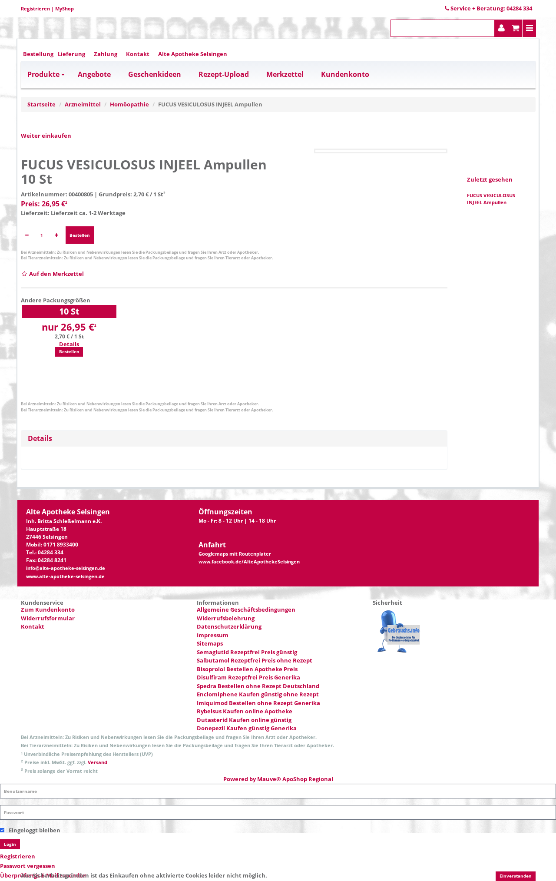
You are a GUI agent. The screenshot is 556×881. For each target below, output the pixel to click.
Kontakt (137, 54)
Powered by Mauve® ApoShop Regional (278, 779)
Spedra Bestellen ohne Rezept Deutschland (258, 686)
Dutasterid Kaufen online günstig (244, 720)
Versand (97, 762)
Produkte (43, 74)
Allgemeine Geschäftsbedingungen (246, 609)
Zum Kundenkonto (48, 609)
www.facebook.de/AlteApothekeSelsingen (249, 562)
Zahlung (105, 54)
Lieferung (71, 54)
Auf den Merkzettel (56, 274)
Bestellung (38, 54)
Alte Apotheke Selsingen (192, 54)
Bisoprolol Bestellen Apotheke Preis (247, 669)
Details (69, 344)
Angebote (94, 74)
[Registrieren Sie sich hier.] (501, 28)
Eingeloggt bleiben (34, 830)
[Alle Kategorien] (529, 28)
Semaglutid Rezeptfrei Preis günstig (247, 652)
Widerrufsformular (48, 618)
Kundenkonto (345, 74)
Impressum (212, 635)
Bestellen (80, 235)
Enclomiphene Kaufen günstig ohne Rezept (258, 694)
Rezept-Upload (224, 74)
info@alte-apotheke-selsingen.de (65, 568)
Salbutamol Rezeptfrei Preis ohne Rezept (254, 660)
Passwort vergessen (27, 866)
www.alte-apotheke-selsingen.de (65, 576)
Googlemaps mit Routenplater (235, 554)
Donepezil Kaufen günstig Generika (247, 728)
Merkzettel (285, 74)
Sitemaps (210, 643)
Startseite (41, 104)
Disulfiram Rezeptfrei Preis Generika (248, 677)
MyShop (64, 8)
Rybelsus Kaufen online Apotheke (244, 711)
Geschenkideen (154, 74)
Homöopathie (129, 104)
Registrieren (35, 8)
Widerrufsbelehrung (226, 618)
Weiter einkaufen (46, 135)
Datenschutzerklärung (229, 626)
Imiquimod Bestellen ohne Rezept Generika (258, 703)
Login (10, 844)
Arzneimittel (83, 104)
